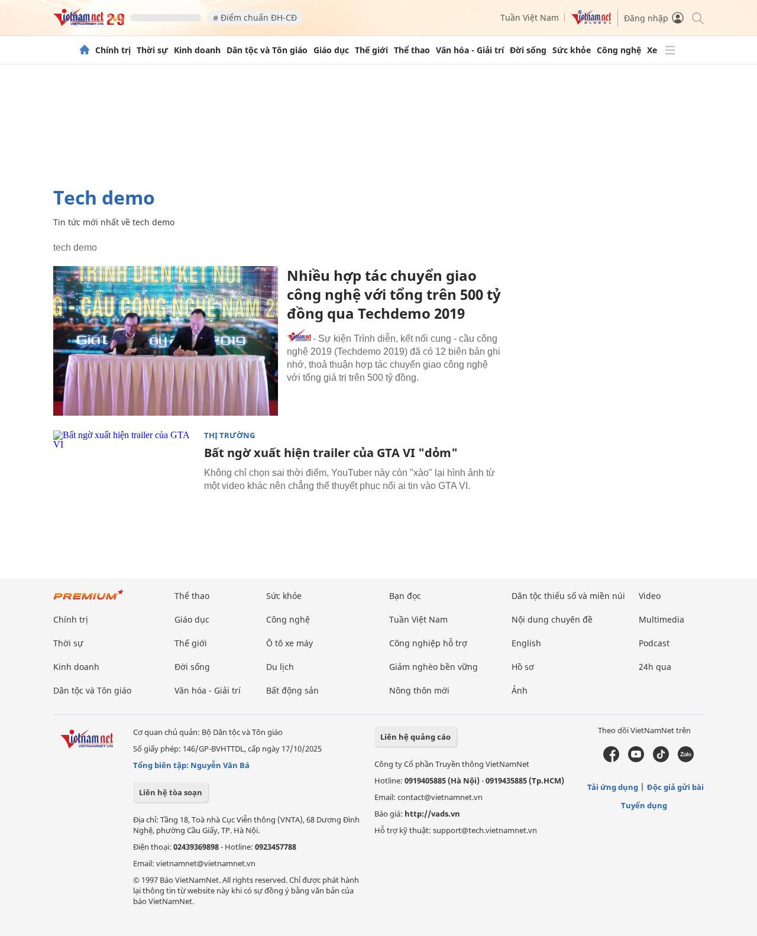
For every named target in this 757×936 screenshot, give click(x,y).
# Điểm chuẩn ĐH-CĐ (255, 17)
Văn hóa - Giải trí (470, 50)
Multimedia (661, 619)
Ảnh (520, 690)
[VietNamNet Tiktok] (661, 759)
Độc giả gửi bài (675, 787)
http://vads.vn (432, 813)
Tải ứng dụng (612, 787)
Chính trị (113, 50)
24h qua (655, 666)
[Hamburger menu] (670, 50)
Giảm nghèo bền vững (433, 666)
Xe (652, 50)
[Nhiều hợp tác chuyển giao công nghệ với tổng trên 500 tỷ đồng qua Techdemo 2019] (165, 341)
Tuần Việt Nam (529, 17)
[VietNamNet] (84, 50)
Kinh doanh (197, 50)
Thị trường (229, 435)
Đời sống (528, 50)
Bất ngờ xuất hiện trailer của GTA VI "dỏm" (331, 453)
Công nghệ (619, 50)
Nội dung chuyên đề (552, 619)
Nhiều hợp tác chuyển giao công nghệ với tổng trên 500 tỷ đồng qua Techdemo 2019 (394, 294)
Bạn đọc (405, 595)
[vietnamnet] (88, 23)
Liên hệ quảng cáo (415, 736)
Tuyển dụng (644, 805)
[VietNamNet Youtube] (636, 759)
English (526, 643)
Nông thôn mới (419, 690)
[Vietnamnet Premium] (88, 600)
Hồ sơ (523, 666)
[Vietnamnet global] (591, 21)
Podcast (654, 643)
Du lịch (280, 666)
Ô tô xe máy (289, 643)
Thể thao (412, 50)
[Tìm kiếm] (697, 17)
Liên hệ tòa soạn (170, 792)
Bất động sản (292, 690)
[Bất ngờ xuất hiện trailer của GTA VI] (124, 477)
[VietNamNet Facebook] (611, 759)
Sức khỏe (571, 50)
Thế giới (371, 50)
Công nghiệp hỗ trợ (428, 643)
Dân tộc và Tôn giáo (267, 50)
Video (650, 595)
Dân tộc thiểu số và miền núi (568, 595)
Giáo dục (331, 50)
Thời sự (152, 50)
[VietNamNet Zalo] (686, 759)
